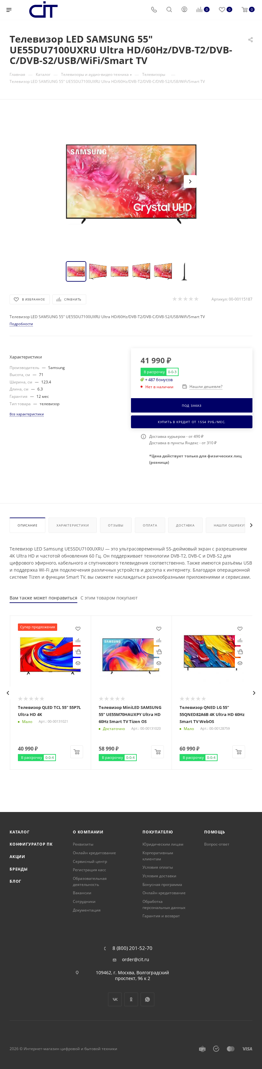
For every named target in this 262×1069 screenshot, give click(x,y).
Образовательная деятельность (90, 881)
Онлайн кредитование (94, 853)
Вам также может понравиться (43, 598)
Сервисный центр (90, 861)
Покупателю (158, 832)
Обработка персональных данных (164, 904)
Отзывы (116, 525)
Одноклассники (131, 999)
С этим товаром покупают (109, 598)
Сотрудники (84, 901)
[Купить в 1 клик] (78, 652)
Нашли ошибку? (229, 525)
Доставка (185, 525)
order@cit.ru (135, 959)
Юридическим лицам (163, 844)
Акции (17, 856)
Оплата (150, 525)
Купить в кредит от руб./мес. (192, 422)
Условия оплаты (158, 867)
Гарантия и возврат (161, 916)
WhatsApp (147, 999)
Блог (15, 881)
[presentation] (8, 693)
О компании (88, 832)
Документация (87, 910)
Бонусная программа (162, 884)
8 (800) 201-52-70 (132, 948)
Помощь (214, 832)
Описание (27, 525)
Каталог (20, 832)
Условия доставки (159, 876)
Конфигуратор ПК (31, 844)
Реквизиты (83, 844)
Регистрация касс (89, 869)
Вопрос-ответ (216, 844)
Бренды (19, 869)
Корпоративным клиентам (158, 856)
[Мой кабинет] (184, 10)
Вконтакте (115, 999)
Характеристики (73, 525)
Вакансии (82, 893)
